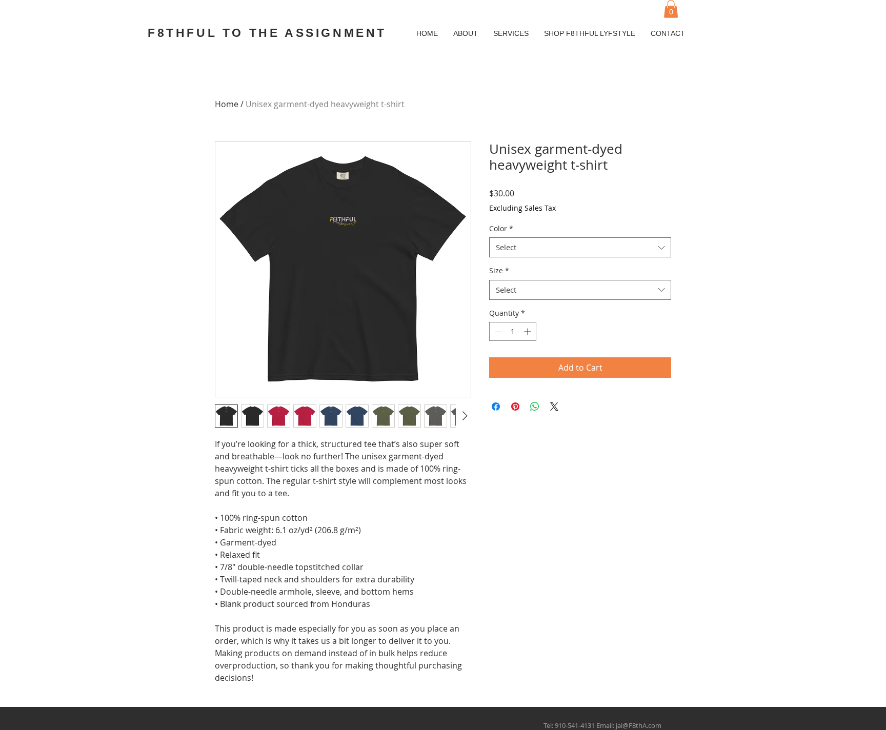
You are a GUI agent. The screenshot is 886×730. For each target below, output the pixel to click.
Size (499, 270)
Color (501, 228)
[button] (670, 9)
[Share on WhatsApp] (535, 406)
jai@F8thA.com (638, 725)
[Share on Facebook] (496, 406)
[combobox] (580, 247)
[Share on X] (554, 406)
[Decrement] (497, 331)
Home (226, 104)
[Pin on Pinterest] (515, 406)
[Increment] (528, 331)
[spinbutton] (513, 331)
